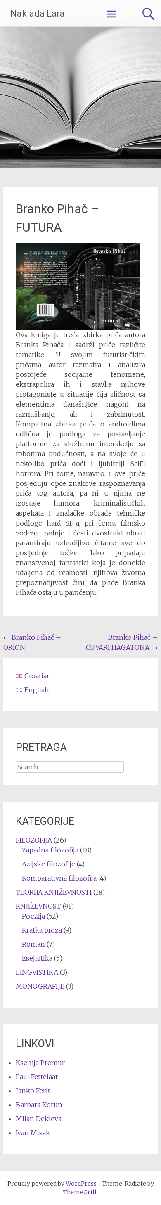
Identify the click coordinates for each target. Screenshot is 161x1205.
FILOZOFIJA (34, 840)
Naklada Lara (37, 13)
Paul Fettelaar (37, 1076)
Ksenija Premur (40, 1062)
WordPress (81, 1183)
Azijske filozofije (48, 864)
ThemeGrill (80, 1192)
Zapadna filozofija (50, 850)
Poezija (33, 916)
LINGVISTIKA (37, 972)
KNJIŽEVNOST (38, 906)
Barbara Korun (39, 1105)
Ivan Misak (33, 1133)
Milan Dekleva (39, 1119)
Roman (33, 944)
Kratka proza (42, 930)
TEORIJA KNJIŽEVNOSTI (54, 892)
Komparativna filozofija (59, 878)
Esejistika (37, 958)
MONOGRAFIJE (40, 986)
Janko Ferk (33, 1091)
